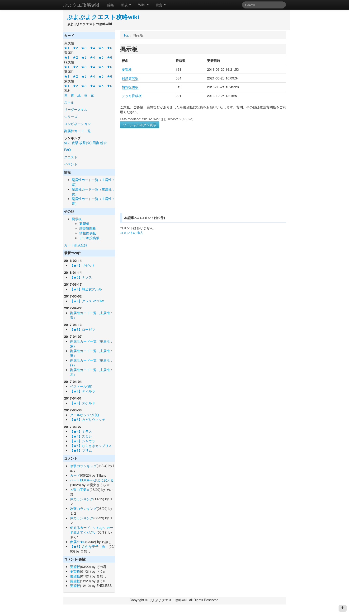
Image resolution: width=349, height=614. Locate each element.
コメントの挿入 (131, 232)
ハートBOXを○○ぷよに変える (92, 480)
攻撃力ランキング (83, 465)
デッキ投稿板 (89, 237)
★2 (75, 47)
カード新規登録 (75, 244)
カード (75, 475)
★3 (83, 47)
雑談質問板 (87, 228)
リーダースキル (75, 109)
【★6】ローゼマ (82, 329)
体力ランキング (81, 499)
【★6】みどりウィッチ (87, 419)
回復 (96, 142)
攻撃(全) (85, 142)
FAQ (67, 149)
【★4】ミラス (81, 431)
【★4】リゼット (82, 265)
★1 (66, 47)
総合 (103, 142)
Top (126, 35)
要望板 (84, 223)
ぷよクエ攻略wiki (81, 4)
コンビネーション (77, 123)
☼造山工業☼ (80, 489)
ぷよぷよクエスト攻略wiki (103, 16)
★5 (101, 47)
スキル (69, 102)
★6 (109, 47)
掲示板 (77, 218)
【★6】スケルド (82, 402)
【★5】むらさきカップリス (91, 445)
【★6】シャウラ (82, 440)
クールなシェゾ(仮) (84, 414)
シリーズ (70, 116)
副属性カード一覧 (77, 130)
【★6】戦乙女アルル (86, 289)
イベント (70, 164)
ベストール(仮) (81, 386)
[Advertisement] (160, 176)
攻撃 (75, 142)
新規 (125, 4)
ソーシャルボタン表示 (139, 124)
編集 (110, 4)
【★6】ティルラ (82, 391)
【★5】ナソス (81, 277)
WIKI (142, 4)
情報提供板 (87, 233)
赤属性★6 (77, 541)
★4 (92, 47)
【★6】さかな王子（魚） (89, 546)
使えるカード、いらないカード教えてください (91, 530)
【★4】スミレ (81, 436)
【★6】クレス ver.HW (87, 300)
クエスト (70, 156)
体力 (67, 142)
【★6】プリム (81, 450)
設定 (159, 4)
